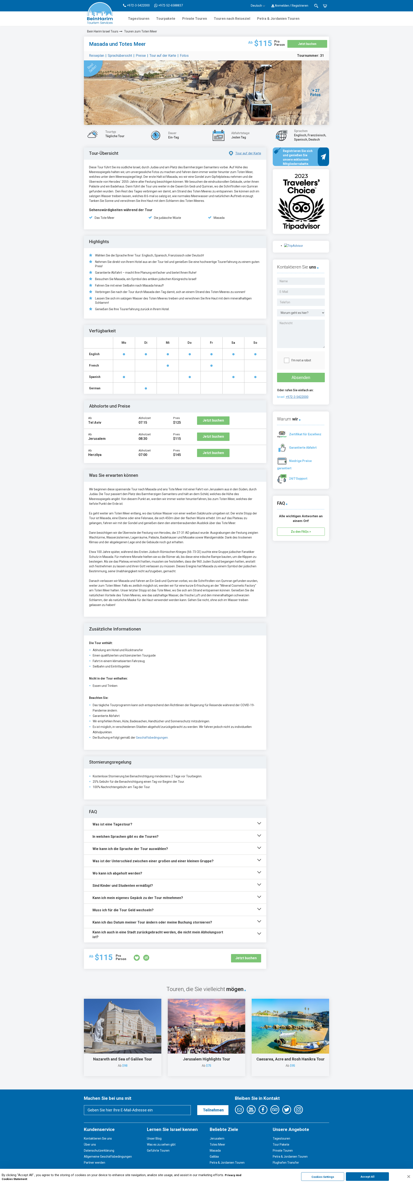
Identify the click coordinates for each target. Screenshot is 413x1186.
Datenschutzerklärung (99, 1150)
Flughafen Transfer (286, 1162)
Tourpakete (165, 19)
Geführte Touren (158, 1150)
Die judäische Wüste (167, 217)
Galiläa (214, 1156)
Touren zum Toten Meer (140, 31)
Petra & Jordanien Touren (278, 19)
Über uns (90, 1144)
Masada (219, 217)
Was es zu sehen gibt (161, 1144)
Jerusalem (217, 1138)
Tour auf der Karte (162, 56)
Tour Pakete (281, 1144)
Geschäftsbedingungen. (152, 737)
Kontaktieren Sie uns (98, 1138)
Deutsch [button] (256, 5)
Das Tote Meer (104, 217)
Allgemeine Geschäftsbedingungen (108, 1156)
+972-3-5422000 (297, 397)
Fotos (184, 56)
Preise (141, 56)
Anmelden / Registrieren (291, 5)
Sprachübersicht (120, 56)
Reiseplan (96, 56)
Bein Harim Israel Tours (102, 31)
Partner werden (94, 1162)
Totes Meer (217, 1144)
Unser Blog (154, 1138)
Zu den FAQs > (301, 531)
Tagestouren (138, 19)
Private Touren (194, 19)
